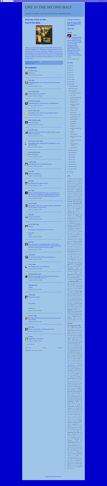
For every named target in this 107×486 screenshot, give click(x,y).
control (68, 231)
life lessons (75, 340)
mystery (72, 368)
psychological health (72, 401)
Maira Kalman (79, 350)
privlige (68, 399)
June (71, 157)
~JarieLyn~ (31, 315)
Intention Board (77, 330)
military (68, 360)
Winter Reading (74, 108)
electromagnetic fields (72, 268)
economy (79, 263)
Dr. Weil (76, 254)
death (80, 241)
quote (79, 403)
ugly (79, 450)
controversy (74, 231)
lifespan (76, 344)
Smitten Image (58, 51)
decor (72, 243)
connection (77, 225)
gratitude (72, 304)
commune (71, 221)
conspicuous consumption (74, 228)
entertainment (79, 274)
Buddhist (69, 207)
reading (78, 404)
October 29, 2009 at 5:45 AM (35, 331)
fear (81, 285)
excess (80, 277)
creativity (74, 236)
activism (80, 183)
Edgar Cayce (72, 264)
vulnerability (76, 457)
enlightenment (70, 274)
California (80, 207)
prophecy (73, 399)
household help (70, 321)
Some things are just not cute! (75, 140)
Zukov (72, 468)
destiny (73, 244)
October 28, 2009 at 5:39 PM (35, 259)
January (72, 169)
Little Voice (73, 95)
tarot (79, 444)
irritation (75, 334)
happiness (70, 310)
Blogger (60, 476)
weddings (78, 460)
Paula (29, 327)
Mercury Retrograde (77, 357)
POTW (68, 393)
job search (71, 335)
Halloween (79, 308)
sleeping (69, 426)
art (73, 191)
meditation (78, 353)
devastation (79, 244)
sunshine (79, 437)
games (68, 298)
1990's (74, 180)
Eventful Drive (73, 147)
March (72, 164)
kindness (80, 335)
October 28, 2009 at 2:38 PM (35, 198)
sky (79, 424)
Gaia (29, 181)
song (68, 430)
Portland (73, 390)
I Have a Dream (74, 110)
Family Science (76, 283)
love (79, 348)
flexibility (78, 286)
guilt (81, 306)
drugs (71, 256)
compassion (69, 225)
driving (80, 254)
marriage (78, 352)
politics (80, 388)
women (76, 465)
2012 (70, 77)
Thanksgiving (69, 447)
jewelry (80, 334)
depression (77, 243)
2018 (70, 65)
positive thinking (76, 391)
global (80, 300)
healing (69, 313)
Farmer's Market (70, 285)
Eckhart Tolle (70, 261)
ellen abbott (31, 70)
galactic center (78, 296)
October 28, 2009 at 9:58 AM (35, 105)
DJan (29, 242)
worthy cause (72, 466)
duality (78, 256)
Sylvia (29, 171)
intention (69, 330)
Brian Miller (31, 130)
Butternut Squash (32, 101)
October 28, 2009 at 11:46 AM (35, 147)
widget (72, 463)
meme (68, 355)
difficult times (77, 246)
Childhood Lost (73, 102)
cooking (80, 231)
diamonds (71, 246)
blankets (74, 198)
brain (68, 205)
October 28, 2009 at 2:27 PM (35, 185)
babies (70, 194)
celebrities (77, 210)
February (72, 166)
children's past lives (71, 216)
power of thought (77, 395)
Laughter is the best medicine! (74, 104)
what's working (75, 462)
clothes (70, 218)
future (75, 295)
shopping (74, 424)
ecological (70, 263)
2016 (70, 70)
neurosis (68, 375)
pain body (79, 381)
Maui (68, 353)
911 (75, 181)
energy (76, 272)
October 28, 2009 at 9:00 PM (35, 310)
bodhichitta (69, 203)
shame (75, 421)
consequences (79, 226)
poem (70, 388)
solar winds (71, 429)
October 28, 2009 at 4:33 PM (35, 219)
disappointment (70, 248)
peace (70, 384)
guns (70, 308)
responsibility (77, 409)
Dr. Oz (77, 253)
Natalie (30, 255)
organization (69, 381)
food (80, 288)
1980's (70, 180)
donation (80, 251)
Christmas (79, 216)
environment (77, 276)
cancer (70, 208)
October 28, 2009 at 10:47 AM (35, 115)
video (79, 453)
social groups (72, 427)
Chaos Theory (77, 212)
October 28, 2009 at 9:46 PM (35, 321)
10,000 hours (73, 123)
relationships (70, 408)
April (71, 162)
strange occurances (71, 434)
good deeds (77, 301)
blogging (69, 201)
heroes (70, 316)
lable (75, 337)
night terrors (72, 376)
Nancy (75, 35)
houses (78, 321)
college (80, 218)
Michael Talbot (72, 358)
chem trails (69, 213)
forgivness (72, 290)
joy (75, 335)
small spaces (75, 426)
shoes (75, 422)
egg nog (70, 266)
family (72, 281)
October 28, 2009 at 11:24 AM (35, 136)
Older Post (60, 347)
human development (72, 324)
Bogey (29, 80)
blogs (77, 201)
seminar (68, 419)
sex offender (79, 419)
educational (79, 264)
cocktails (75, 218)
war (81, 457)
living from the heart (77, 347)
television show (71, 445)
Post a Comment (31, 344)
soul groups (76, 430)
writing (78, 466)
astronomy (69, 193)
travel (80, 449)
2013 (70, 75)
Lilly (70, 347)
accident (75, 183)
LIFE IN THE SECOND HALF (48, 6)
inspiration (71, 329)
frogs (68, 293)
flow (68, 288)
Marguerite (31, 203)
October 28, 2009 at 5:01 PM (35, 236)
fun (81, 293)
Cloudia (30, 295)
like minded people (78, 345)
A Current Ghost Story (75, 93)
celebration (69, 210)
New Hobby (73, 121)
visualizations (70, 457)
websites (71, 460)
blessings (80, 198)
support (68, 439)
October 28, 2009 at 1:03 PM (35, 166)
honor (33, 63)
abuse (70, 183)
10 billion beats (72, 178)
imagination (79, 327)
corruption (78, 233)
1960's (81, 178)
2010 (70, 82)
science (75, 414)
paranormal (76, 383)
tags (70, 444)
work (81, 465)
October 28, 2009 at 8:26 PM (35, 280)
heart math (74, 314)
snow (81, 426)
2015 (70, 72)
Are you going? (73, 134)
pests (72, 386)
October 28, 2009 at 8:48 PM (35, 289)
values (68, 453)
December (72, 86)
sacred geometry (74, 413)
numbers (78, 376)
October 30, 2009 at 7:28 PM (35, 341)
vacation (77, 452)
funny (70, 295)
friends (77, 292)
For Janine (72, 126)
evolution (73, 277)
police (74, 388)
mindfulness (78, 360)
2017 (70, 68)
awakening (75, 193)
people (75, 384)
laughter (77, 339)
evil (68, 277)
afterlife (69, 186)
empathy (76, 271)
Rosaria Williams (32, 110)
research (69, 409)
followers (72, 288)
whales (68, 462)
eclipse (78, 261)
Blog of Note (71, 199)
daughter (74, 241)
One (78, 380)
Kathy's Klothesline (33, 120)
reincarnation (77, 406)
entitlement (71, 276)
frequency (71, 291)
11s (77, 178)
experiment (71, 279)
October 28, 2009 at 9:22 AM (35, 75)
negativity (77, 373)
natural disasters (78, 368)
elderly (78, 266)
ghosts (80, 298)
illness (73, 327)
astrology (78, 191)
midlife (78, 358)
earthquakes (73, 259)
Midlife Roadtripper (33, 274)
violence (77, 455)
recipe (69, 406)
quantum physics (71, 403)
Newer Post (28, 347)
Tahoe (74, 444)
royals (68, 413)
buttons (74, 207)
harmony (69, 311)
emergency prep (78, 269)
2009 (70, 84)
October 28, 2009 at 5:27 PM (35, 249)
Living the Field (72, 348)
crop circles (69, 239)
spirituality (70, 432)
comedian (71, 220)
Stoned (71, 132)
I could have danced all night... (75, 128)
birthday (69, 198)
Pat (29, 336)
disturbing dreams (71, 249)
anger (79, 188)
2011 (70, 79)
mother (78, 363)
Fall (75, 279)
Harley (78, 309)
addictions (71, 185)
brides (79, 205)
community (71, 223)
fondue (76, 288)
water (70, 458)
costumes (78, 234)
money (74, 361)
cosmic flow (70, 234)
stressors (75, 435)
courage (68, 236)
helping (80, 314)
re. (73, 404)
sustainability (76, 439)
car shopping (77, 208)
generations (74, 298)
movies (80, 365)
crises (79, 238)
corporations (71, 233)
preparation (77, 398)
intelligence (78, 329)
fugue (72, 293)
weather (80, 458)
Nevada (73, 375)
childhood (69, 215)
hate (74, 311)
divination (79, 249)
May (71, 159)
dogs (68, 251)
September (73, 150)
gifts (76, 300)
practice (68, 396)
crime (79, 236)
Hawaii (78, 311)
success (68, 437)
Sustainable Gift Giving (75, 97)
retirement (75, 411)
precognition (79, 396)
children (77, 215)
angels (74, 188)
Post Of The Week (74, 99)
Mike (29, 214)
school (70, 414)
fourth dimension (79, 290)
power (73, 393)
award (30, 63)
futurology (71, 296)
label (70, 337)
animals (78, 189)
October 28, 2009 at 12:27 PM (35, 156)
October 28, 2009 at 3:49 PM (35, 209)
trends (71, 450)
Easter (79, 259)
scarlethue (30, 162)
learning (68, 340)
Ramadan (69, 404)
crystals (75, 239)
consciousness (70, 226)
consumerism (70, 229)
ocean (80, 378)
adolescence (77, 185)
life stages (75, 342)
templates (79, 445)
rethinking (69, 411)
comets (75, 220)
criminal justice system (72, 238)
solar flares (79, 427)
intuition (69, 334)
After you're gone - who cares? (75, 137)
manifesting (71, 352)
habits (73, 308)
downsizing (71, 253)
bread (74, 205)
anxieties (69, 191)
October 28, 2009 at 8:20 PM (35, 268)
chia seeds (78, 213)
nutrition (75, 378)
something (78, 429)
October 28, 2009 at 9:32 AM (35, 86)
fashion (77, 285)
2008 (70, 171)
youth (68, 468)
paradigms (69, 383)
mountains (69, 365)
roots (79, 411)
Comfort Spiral (31, 308)
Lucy (72, 350)
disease (77, 248)
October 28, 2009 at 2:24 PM (35, 176)
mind (73, 360)
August (72, 152)
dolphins (75, 251)
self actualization (76, 417)
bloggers (78, 199)
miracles (69, 361)
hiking (74, 316)
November (72, 88)
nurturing (69, 378)
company (78, 223)
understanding (69, 452)
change (69, 212)
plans (81, 386)
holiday (69, 318)
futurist (80, 295)
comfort (80, 220)
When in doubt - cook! (75, 114)
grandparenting (78, 303)
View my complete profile (73, 59)
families (80, 279)
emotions (71, 271)
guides (77, 306)
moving (72, 367)
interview (78, 332)
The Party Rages (74, 119)
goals (71, 301)
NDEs (76, 370)
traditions (75, 449)
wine (72, 465)
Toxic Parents (73, 112)
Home (44, 347)
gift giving (71, 300)
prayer (73, 396)
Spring (78, 432)
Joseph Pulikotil (32, 224)
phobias (76, 386)
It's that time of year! (75, 117)
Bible (80, 196)
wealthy (75, 458)
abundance (80, 181)
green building (79, 304)
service (73, 419)
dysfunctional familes (72, 258)
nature (70, 370)
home (74, 319)
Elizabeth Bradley (32, 152)
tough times (76, 447)
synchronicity (71, 442)
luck (68, 350)
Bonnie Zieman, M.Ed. (34, 141)
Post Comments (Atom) (36, 350)
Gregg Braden (71, 306)
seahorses (74, 416)
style (79, 435)
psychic (78, 399)
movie (75, 365)
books (76, 203)
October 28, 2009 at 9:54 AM (35, 96)
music (77, 367)
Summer (73, 437)
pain (74, 381)
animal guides (70, 189)
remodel (77, 408)
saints (81, 413)
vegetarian (74, 453)
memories (74, 355)
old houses (72, 380)
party (81, 383)
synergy (80, 442)
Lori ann (30, 264)
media (73, 353)
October (72, 91)
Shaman (70, 421)
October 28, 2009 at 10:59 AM (35, 124)
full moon (77, 293)
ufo (75, 450)
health (74, 313)
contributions (77, 229)
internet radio (70, 332)
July (71, 155)
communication (79, 221)
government (69, 303)
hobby (79, 316)
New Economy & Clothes (74, 144)
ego (74, 266)
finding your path (72, 286)
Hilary (30, 190)
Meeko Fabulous (32, 91)
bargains (75, 194)
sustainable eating (72, 440)
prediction (71, 398)
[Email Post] (41, 62)
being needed (74, 196)
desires (68, 244)
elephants (69, 269)
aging (74, 186)
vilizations (69, 455)
